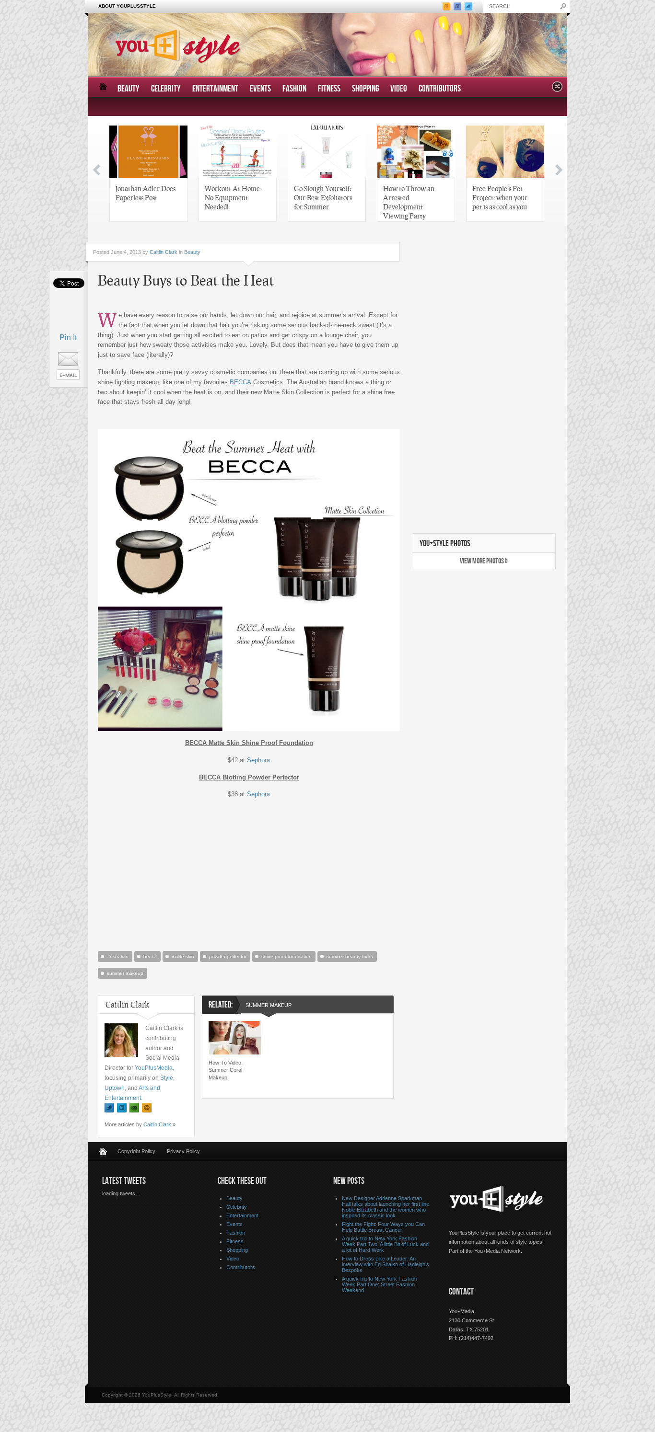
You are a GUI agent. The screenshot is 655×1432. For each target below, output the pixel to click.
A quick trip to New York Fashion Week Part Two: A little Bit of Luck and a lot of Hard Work (385, 1244)
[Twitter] (109, 1108)
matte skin (183, 956)
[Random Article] (557, 89)
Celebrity (166, 88)
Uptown (115, 1088)
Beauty (128, 88)
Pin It (68, 337)
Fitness (329, 88)
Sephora (258, 760)
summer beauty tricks (350, 956)
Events (260, 88)
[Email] (134, 1108)
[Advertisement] (249, 874)
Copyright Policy (136, 1151)
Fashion (294, 88)
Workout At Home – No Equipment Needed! (235, 197)
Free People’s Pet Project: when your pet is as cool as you (499, 197)
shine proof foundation (286, 956)
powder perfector (227, 956)
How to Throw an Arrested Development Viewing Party (408, 202)
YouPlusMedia (154, 1068)
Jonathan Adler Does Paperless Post (145, 193)
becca (150, 956)
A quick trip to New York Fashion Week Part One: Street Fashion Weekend (379, 1284)
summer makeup (125, 973)
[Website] (147, 1108)
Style (166, 1078)
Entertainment (215, 88)
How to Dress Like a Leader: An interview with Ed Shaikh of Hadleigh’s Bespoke (385, 1264)
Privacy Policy (183, 1151)
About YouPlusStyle (127, 6)
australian (118, 956)
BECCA (240, 382)
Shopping (365, 88)
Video (398, 88)
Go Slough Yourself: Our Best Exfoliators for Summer (323, 197)
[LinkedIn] (122, 1108)
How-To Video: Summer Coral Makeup (226, 1070)
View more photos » (484, 561)
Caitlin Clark (163, 252)
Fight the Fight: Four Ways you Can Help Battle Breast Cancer (383, 1227)
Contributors (440, 88)
